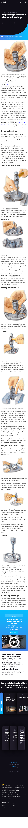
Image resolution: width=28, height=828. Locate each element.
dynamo (5, 23)
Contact (4, 804)
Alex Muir (15, 787)
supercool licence (18, 796)
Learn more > (14, 632)
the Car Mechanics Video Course (11, 791)
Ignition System (12, 12)
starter (12, 23)
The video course (1, 706)
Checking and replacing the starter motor (8, 736)
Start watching (6, 676)
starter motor (11, 85)
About (14, 804)
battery (6, 154)
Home (4, 12)
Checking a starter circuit (16, 734)
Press (3, 805)
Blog (14, 805)
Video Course (6, 807)
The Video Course (6, 36)
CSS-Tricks (6, 796)
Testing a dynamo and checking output (23, 736)
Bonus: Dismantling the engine (10, 699)
